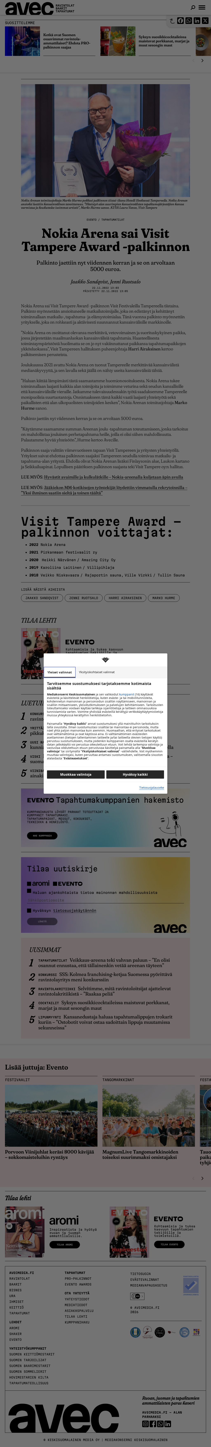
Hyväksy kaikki (135, 774)
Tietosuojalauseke (151, 787)
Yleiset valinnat (59, 672)
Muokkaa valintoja (75, 774)
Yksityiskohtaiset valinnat (97, 672)
